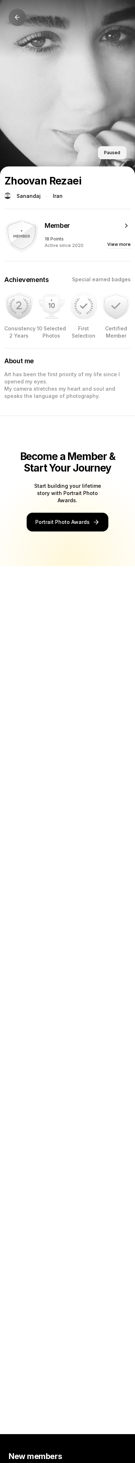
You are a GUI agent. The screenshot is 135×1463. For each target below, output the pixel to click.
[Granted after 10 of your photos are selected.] (51, 305)
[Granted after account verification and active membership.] (116, 305)
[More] (126, 225)
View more (119, 244)
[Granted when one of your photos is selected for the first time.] (84, 305)
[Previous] (17, 17)
